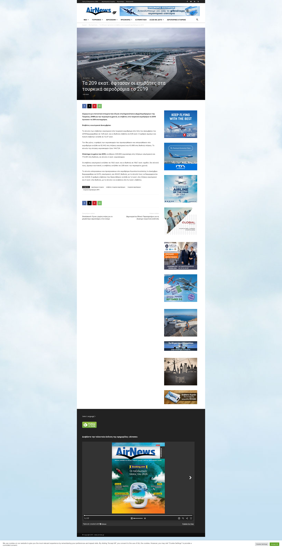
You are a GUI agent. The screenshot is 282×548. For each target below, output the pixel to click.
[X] (198, 1)
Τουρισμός (96, 20)
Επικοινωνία (129, 1)
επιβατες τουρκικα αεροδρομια (115, 187)
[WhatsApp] (99, 106)
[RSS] (194, 1)
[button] (197, 20)
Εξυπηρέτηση (141, 20)
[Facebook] (187, 1)
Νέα (85, 20)
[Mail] (191, 1)
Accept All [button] (274, 544)
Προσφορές (125, 20)
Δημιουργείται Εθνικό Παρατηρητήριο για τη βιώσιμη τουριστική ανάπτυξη (142, 218)
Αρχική (84, 25)
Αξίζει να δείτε (156, 20)
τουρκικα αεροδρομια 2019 (91, 189)
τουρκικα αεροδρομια (134, 187)
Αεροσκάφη (120, 1)
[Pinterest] (94, 106)
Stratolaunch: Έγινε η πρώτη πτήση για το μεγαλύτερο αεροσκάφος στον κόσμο (97, 218)
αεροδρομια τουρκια (97, 187)
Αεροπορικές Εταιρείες (108, 1)
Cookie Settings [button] (261, 544)
